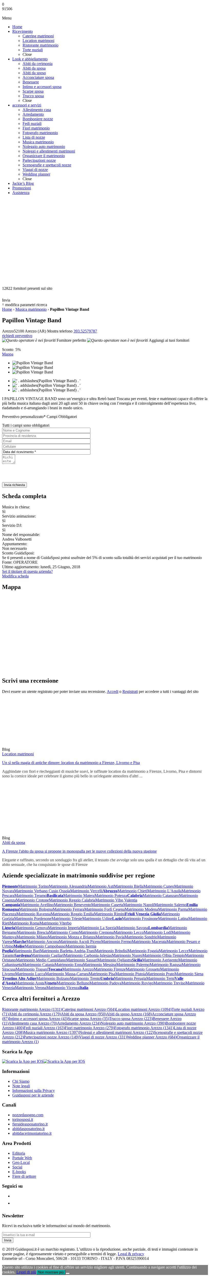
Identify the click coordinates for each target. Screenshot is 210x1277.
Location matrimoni (18, 754)
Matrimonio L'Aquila (164, 891)
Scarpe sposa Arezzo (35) (88, 1018)
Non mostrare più (51, 1272)
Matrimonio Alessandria (68, 886)
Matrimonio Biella (128, 886)
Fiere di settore (24, 1176)
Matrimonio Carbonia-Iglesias (88, 955)
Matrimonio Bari (26, 951)
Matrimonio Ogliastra (114, 960)
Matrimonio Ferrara (68, 909)
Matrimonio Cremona (96, 932)
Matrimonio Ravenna (33, 914)
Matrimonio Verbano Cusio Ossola (42, 891)
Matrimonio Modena (141, 909)
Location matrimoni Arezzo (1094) (144, 1009)
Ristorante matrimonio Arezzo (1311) (32, 1009)
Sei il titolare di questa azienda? (27, 571)
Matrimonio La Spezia (98, 928)
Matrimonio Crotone (32, 900)
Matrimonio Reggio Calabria (72, 900)
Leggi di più (26, 1272)
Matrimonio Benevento (72, 905)
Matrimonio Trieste (66, 918)
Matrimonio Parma (173, 909)
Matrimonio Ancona (42, 941)
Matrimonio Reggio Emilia (72, 914)
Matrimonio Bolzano (53, 978)
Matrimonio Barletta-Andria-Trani (67, 951)
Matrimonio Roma (24, 923)
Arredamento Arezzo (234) (79, 1023)
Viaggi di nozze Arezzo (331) (103, 1037)
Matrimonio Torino (33, 886)
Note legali (21, 1086)
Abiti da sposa (13, 842)
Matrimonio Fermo (116, 941)
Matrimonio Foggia (143, 951)
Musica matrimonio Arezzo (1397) (51, 1032)
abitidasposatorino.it (28, 1128)
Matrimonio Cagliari (47, 955)
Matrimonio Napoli (138, 905)
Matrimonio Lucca (30, 974)
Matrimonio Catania (38, 964)
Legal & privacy (131, 1254)
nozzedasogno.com (27, 1115)
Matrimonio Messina (99, 964)
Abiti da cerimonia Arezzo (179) (35, 1014)
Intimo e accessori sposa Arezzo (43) (38, 1018)
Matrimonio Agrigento (160, 960)
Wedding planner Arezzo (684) (152, 1037)
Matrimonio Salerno (170, 905)
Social (17, 1167)
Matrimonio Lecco (129, 932)
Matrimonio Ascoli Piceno (80, 941)
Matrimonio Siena (188, 974)
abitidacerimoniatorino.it (31, 1133)
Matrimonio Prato (160, 974)
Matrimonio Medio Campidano (41, 960)
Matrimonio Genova (31, 928)
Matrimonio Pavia (110, 937)
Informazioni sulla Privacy (33, 1090)
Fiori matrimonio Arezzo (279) (89, 1028)
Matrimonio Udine (97, 918)
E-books (19, 1171)
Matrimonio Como (64, 932)
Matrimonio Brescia (33, 932)
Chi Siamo (20, 1081)
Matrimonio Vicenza (62, 987)
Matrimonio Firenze (110, 969)
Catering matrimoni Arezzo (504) (89, 1009)
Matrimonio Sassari (81, 960)
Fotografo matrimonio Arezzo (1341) (144, 1028)
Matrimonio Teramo (30, 895)
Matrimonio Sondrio (140, 937)
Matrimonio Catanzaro (161, 895)
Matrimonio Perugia (130, 978)
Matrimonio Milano (32, 937)
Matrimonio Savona (132, 928)
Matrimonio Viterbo (55, 923)
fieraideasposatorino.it (30, 1124)
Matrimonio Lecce (173, 951)
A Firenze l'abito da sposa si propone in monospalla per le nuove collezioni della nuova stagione (79, 851)
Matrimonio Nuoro (127, 955)
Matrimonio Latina (173, 918)
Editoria (18, 1153)
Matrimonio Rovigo (137, 983)
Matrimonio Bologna (36, 909)
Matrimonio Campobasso (45, 946)
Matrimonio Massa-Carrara (67, 974)
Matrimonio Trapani (32, 969)
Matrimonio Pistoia (130, 974)
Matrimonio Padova (105, 983)
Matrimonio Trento (85, 978)
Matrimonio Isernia (81, 946)
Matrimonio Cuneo (158, 886)
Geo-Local (21, 1162)
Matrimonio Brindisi (111, 951)
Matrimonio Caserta (107, 905)
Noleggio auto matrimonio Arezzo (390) (133, 1023)
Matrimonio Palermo (133, 964)
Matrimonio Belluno (73, 983)
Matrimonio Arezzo (78, 969)
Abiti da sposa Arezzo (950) (83, 1014)
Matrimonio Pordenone (32, 918)
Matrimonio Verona (30, 987)
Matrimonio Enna (69, 964)
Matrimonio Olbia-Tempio (163, 955)
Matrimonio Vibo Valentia (116, 900)
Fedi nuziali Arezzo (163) (44, 1028)
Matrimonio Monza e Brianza (72, 937)
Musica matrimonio (31, 309)
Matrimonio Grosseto (143, 969)
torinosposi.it (22, 1119)
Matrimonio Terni (160, 978)
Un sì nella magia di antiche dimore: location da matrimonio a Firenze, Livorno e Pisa (71, 762)
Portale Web (22, 1158)
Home (7, 309)
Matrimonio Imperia (64, 928)
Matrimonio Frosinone (140, 918)
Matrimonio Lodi (157, 932)
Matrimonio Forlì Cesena (104, 909)
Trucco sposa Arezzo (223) (131, 1018)
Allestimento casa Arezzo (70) (32, 1023)
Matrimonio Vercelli (86, 891)
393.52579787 (85, 331)
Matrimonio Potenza (110, 895)
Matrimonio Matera (78, 895)
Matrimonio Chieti (132, 891)
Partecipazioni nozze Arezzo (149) (51, 1037)
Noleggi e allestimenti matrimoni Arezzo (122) (116, 1032)
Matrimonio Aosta (30, 983)
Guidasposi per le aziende (33, 1095)
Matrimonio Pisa (102, 974)
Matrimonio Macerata (149, 941)
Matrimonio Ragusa (166, 964)
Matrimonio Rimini (109, 914)
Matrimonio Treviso (169, 983)
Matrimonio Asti (101, 886)
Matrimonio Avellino (37, 905)
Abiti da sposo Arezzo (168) (129, 1014)
